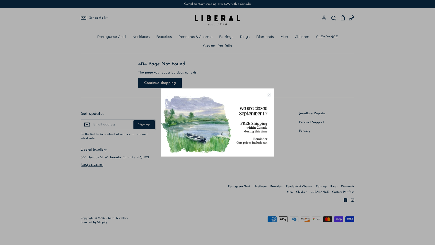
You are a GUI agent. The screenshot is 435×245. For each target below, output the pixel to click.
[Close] (268, 94)
